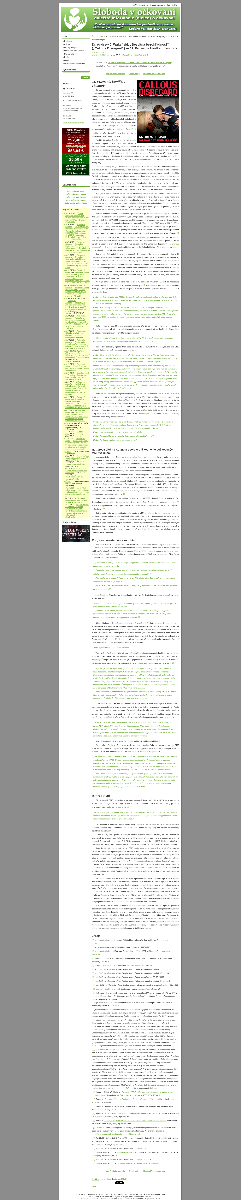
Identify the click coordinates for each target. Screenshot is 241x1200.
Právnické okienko (70, 302)
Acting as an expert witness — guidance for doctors (138, 1163)
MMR (124, 1179)
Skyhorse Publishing (100, 55)
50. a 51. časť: (76, 470)
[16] (150, 573)
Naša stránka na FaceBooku (76, 203)
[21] (135, 713)
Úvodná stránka (98, 36)
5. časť (80, 432)
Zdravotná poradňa (72, 353)
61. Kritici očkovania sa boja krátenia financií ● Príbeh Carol (76, 500)
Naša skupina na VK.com (76, 197)
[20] (173, 663)
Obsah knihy (134, 74)
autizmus (117, 1179)
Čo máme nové (83, 373)
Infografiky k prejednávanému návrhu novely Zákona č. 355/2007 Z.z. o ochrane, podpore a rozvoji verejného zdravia (76, 308)
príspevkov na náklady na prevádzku (76, 155)
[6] (141, 264)
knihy (103, 1179)
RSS (168, 5)
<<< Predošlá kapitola (115, 74)
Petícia (67, 57)
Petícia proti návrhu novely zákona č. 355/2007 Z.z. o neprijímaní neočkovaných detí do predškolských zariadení (76, 416)
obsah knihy (70, 517)
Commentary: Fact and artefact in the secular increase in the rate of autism (135, 1121)
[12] (124, 494)
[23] (128, 806)
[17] (122, 581)
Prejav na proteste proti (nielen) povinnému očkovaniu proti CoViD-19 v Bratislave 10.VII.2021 (77, 219)
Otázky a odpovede (72, 47)
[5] (178, 233)
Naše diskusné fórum (75, 191)
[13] (178, 501)
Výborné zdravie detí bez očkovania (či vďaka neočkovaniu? (77, 368)
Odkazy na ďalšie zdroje (74, 51)
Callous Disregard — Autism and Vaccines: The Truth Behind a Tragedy (140, 63)
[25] (169, 894)
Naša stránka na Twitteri (75, 200)
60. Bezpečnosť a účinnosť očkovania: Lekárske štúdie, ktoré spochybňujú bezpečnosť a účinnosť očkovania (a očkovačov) (77, 510)
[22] (102, 725)
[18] (110, 589)
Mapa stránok (157, 5)
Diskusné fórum (70, 54)
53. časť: (77, 457)
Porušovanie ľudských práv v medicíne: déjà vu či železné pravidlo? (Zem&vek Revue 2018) (76, 345)
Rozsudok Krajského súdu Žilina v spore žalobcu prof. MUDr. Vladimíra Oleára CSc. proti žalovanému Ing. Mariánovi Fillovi (77, 248)
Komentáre (81, 331)
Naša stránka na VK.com (76, 194)
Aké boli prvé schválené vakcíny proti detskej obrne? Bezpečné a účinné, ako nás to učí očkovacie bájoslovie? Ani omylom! (76, 389)
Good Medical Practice (126, 1152)
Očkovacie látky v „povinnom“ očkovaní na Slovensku (77, 356)
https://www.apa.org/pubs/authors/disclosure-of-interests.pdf (116, 1134)
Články (67, 44)
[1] (104, 128)
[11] (170, 467)
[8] (144, 285)
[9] (139, 332)
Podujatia (68, 41)
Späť (94, 1186)
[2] (132, 128)
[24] (125, 871)
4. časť (79, 434)
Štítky (95, 1179)
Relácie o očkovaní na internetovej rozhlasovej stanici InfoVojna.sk (75, 377)
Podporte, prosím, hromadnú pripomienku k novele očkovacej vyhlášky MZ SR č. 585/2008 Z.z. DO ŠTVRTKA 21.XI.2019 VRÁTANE (77, 323)
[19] (139, 617)
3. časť (79, 436)
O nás (66, 60)
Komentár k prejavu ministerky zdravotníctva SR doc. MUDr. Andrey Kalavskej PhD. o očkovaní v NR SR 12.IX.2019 (77, 403)
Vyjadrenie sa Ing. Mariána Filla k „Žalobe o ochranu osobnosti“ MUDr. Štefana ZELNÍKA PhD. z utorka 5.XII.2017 (77, 292)
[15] (118, 566)
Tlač (176, 5)
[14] (104, 508)
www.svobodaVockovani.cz (75, 63)
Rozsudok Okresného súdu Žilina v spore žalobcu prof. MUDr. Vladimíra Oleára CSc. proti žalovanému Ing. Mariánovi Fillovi (76, 262)
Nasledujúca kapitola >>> (154, 74)
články (109, 1179)
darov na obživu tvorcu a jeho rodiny (76, 136)
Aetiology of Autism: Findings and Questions (123, 1099)
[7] (141, 271)
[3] (115, 132)
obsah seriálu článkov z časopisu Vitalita (75, 478)
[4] (115, 182)
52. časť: (75, 463)
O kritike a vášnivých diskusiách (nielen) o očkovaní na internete (74, 335)
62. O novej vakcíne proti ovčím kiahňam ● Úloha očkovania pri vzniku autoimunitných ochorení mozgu (77, 492)
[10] (145, 410)
